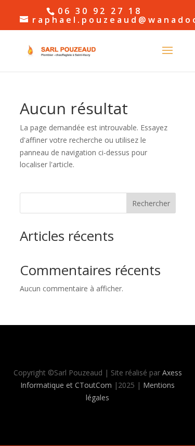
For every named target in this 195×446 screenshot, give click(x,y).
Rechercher (151, 203)
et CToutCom (89, 385)
